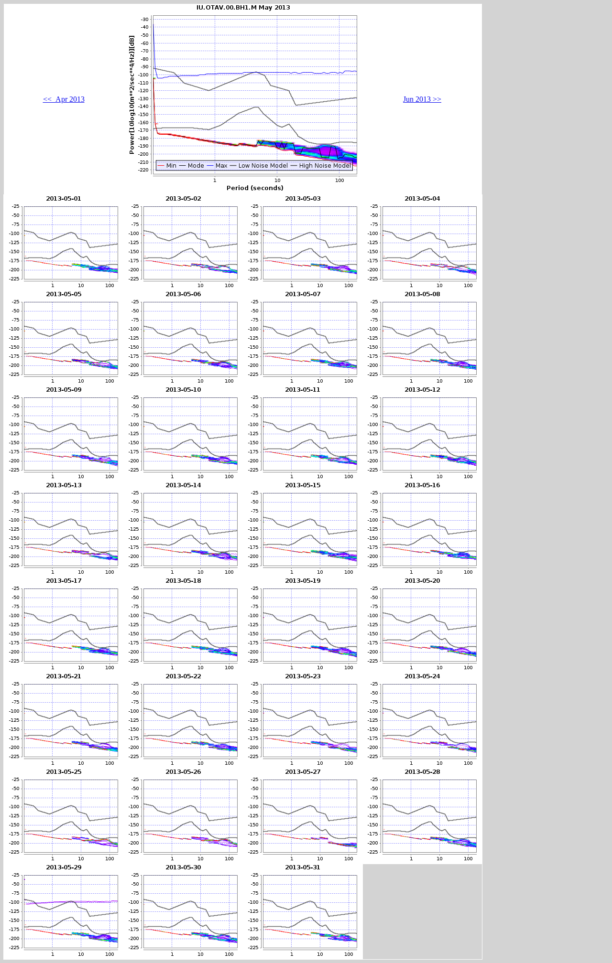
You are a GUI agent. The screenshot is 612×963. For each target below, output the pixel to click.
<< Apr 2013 (64, 99)
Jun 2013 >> (422, 99)
